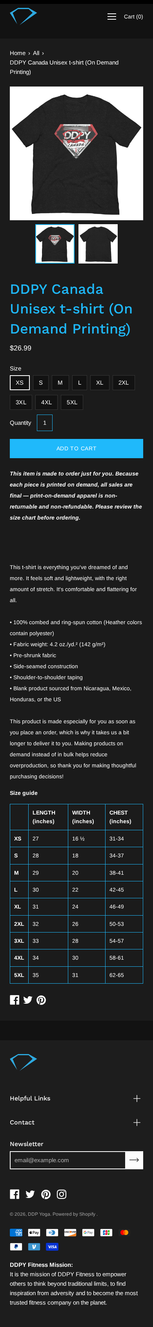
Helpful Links (30, 1098)
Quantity (20, 422)
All (36, 53)
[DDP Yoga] (23, 16)
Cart (133, 16)
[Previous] (29, 153)
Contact (22, 1122)
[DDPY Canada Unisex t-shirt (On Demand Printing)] (55, 244)
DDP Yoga (39, 1214)
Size (15, 368)
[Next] (123, 153)
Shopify (87, 1214)
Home (18, 53)
